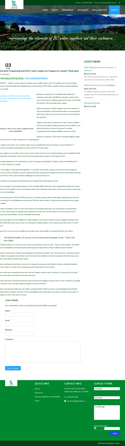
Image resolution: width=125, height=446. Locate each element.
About (55, 10)
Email (7, 320)
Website (8, 330)
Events (114, 10)
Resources (83, 10)
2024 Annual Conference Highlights (100, 85)
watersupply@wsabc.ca (108, 3)
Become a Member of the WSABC (48, 397)
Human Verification (100, 426)
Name (7, 311)
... (114, 80)
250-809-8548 (86, 3)
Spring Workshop (92, 103)
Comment (9, 339)
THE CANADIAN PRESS (35, 78)
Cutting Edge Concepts (112, 443)
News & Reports (99, 10)
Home (45, 10)
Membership (67, 10)
